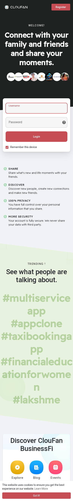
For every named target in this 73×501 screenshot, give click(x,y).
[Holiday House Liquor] (11, 77)
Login (36, 136)
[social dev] (49, 77)
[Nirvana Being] (18, 77)
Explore (17, 478)
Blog (36, 478)
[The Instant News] (26, 77)
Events (56, 478)
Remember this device (23, 147)
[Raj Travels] (41, 77)
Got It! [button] (36, 495)
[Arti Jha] (34, 77)
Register (61, 7)
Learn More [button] (41, 488)
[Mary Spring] (64, 77)
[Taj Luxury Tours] (57, 77)
